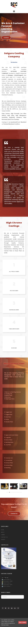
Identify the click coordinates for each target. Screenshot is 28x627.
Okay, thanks (22, 622)
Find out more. (5, 625)
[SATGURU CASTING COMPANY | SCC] (14, 5)
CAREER (3, 534)
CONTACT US (4, 537)
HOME (2, 530)
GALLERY (3, 539)
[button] (6, 37)
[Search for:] (12, 597)
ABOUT (2, 532)
